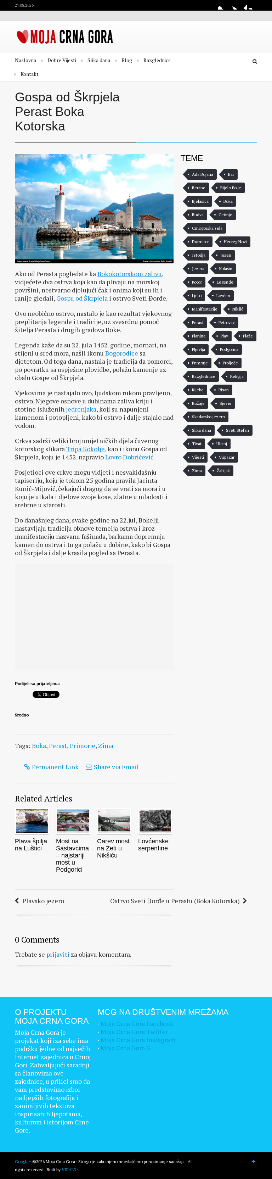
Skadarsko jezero (208, 416)
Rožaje (198, 403)
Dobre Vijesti (61, 60)
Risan (224, 389)
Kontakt (30, 74)
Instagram (253, 5)
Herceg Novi (235, 241)
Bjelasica (200, 201)
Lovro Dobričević (129, 457)
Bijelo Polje (230, 187)
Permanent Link (55, 766)
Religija (237, 376)
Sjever (226, 403)
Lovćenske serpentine (153, 845)
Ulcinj (221, 443)
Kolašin (225, 268)
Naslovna (25, 60)
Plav (224, 336)
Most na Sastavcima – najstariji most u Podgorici (72, 855)
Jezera (198, 268)
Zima (105, 745)
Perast (58, 745)
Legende (225, 282)
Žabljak (223, 470)
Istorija (198, 255)
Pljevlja (198, 349)
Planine (199, 336)
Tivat (197, 443)
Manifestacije (204, 309)
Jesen (225, 255)
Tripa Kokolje (85, 449)
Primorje (82, 745)
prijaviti (57, 954)
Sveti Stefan (237, 430)
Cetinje (225, 214)
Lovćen (223, 295)
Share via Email (116, 766)
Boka (39, 745)
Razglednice (157, 60)
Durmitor (200, 241)
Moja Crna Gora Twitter (134, 1031)
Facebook (222, 5)
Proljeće (230, 362)
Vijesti (198, 457)
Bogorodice (121, 353)
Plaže (248, 336)
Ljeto (197, 295)
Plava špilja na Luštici (31, 845)
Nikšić (237, 309)
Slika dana (98, 60)
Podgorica (229, 349)
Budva (198, 214)
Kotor (197, 282)
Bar (231, 174)
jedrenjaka (81, 409)
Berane (198, 187)
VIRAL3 (69, 1169)
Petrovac (227, 322)
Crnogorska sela (207, 228)
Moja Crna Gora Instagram (138, 1039)
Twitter (232, 5)
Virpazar (226, 457)
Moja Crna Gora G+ (127, 1048)
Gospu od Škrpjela (82, 298)
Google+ (242, 5)
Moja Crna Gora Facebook (137, 1023)
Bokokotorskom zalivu (129, 273)
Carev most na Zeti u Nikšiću (113, 848)
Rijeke (198, 389)
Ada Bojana (202, 174)
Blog (126, 60)
